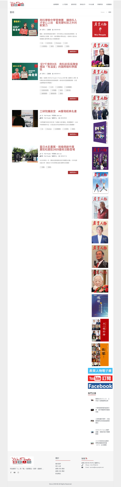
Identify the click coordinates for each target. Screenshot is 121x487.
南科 (52, 46)
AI (42, 43)
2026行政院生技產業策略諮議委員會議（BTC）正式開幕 (102, 443)
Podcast (58, 43)
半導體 (54, 90)
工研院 (66, 129)
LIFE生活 (49, 43)
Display (49, 129)
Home (102, 12)
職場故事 (60, 46)
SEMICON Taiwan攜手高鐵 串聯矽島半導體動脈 (102, 432)
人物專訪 (44, 46)
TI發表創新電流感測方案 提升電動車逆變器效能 (102, 410)
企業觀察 (68, 87)
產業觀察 (56, 4)
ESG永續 (91, 4)
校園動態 (109, 4)
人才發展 (65, 4)
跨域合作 (82, 4)
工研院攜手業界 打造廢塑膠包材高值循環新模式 (102, 421)
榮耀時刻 (100, 4)
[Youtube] (14, 472)
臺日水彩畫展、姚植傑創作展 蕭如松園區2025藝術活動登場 (58, 148)
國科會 (68, 90)
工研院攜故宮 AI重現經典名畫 (58, 111)
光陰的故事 (45, 90)
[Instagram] (18, 472)
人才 (66, 43)
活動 (43, 167)
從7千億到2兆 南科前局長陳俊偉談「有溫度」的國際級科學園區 (59, 67)
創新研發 (73, 4)
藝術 (110, 12)
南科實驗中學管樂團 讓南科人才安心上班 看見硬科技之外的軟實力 (58, 23)
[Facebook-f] (11, 472)
